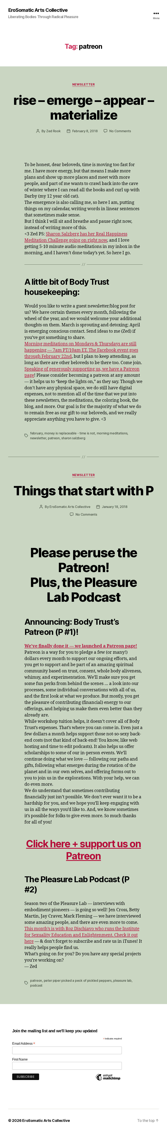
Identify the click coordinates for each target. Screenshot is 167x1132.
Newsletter (83, 84)
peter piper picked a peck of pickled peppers (78, 980)
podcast (36, 985)
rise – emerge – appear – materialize (83, 107)
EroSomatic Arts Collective (38, 10)
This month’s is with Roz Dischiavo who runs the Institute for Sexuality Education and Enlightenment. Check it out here (81, 935)
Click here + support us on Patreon (83, 850)
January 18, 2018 (114, 507)
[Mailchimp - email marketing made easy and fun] (108, 1080)
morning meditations (112, 433)
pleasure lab (122, 980)
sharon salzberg (73, 438)
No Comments (120, 131)
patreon (54, 438)
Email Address (23, 1043)
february (36, 433)
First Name (19, 1059)
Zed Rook (53, 131)
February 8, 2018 (85, 131)
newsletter (38, 438)
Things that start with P (83, 490)
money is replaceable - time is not (69, 433)
